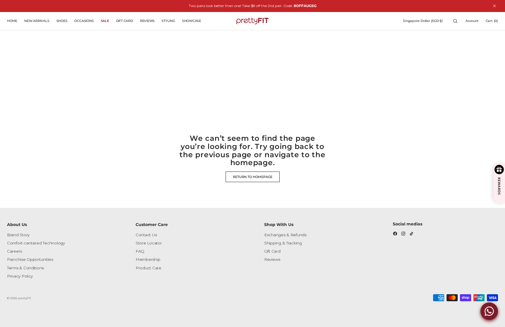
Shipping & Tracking (283, 243)
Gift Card (272, 251)
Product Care (148, 268)
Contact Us (146, 234)
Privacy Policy (20, 276)
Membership (148, 259)
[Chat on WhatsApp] (489, 311)
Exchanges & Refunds (285, 234)
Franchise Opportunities (30, 259)
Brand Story (18, 234)
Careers (14, 251)
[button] (423, 21)
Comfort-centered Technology (36, 243)
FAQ (140, 251)
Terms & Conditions (25, 268)
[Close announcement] (494, 6)
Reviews (272, 259)
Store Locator (149, 243)
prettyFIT (24, 298)
